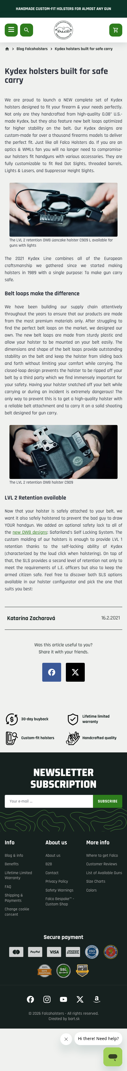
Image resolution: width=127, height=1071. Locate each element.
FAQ (8, 886)
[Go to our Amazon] (96, 999)
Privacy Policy (56, 881)
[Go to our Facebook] (30, 999)
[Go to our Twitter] (80, 999)
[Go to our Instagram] (47, 999)
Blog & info (14, 855)
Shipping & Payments (14, 898)
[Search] (26, 30)
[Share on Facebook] (51, 672)
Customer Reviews (101, 864)
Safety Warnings (59, 890)
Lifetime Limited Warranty (18, 875)
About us (53, 855)
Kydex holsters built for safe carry (84, 49)
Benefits (12, 864)
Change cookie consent (17, 912)
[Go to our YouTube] (63, 999)
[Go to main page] (7, 49)
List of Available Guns (104, 873)
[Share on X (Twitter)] (75, 672)
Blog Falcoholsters (32, 49)
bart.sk (74, 1018)
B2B (48, 864)
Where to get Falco (102, 855)
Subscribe (108, 801)
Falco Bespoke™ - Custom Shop (59, 901)
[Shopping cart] (115, 30)
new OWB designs (30, 532)
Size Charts (95, 881)
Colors (91, 890)
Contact (51, 873)
